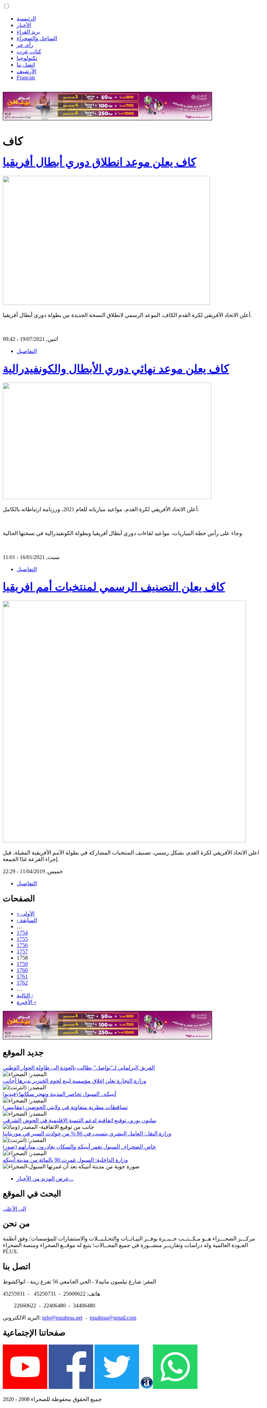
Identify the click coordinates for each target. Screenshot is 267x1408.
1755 (22, 939)
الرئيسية (26, 19)
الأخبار (24, 25)
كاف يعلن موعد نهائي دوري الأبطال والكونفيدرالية (116, 368)
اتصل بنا (26, 65)
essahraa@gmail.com (113, 1318)
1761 (22, 976)
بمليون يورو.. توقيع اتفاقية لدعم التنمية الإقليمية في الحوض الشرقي (79, 1120)
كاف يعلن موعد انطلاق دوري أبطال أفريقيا (99, 162)
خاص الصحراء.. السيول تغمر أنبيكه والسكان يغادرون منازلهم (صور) (79, 1147)
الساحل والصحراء (37, 38)
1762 (22, 983)
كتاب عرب (29, 51)
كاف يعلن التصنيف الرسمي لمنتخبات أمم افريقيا (114, 587)
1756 (22, 945)
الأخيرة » (27, 1002)
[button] (6, 6)
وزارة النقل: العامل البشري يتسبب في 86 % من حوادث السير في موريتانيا (87, 1133)
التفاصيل (27, 351)
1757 (22, 951)
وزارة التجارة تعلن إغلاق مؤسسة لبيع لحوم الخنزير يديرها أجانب (74, 1081)
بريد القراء (28, 32)
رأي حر (25, 45)
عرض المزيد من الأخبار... (45, 1179)
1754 (22, 933)
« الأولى (25, 914)
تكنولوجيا (27, 58)
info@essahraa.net (62, 1318)
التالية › (25, 995)
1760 (22, 970)
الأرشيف (26, 71)
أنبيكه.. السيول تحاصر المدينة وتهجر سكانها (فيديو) (59, 1094)
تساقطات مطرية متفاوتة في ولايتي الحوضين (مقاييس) (65, 1107)
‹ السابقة (27, 920)
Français (26, 77)
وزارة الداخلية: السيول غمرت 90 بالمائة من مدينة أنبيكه (65, 1160)
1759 (22, 964)
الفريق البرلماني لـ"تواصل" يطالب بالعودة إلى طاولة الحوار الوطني (79, 1068)
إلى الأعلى (14, 1209)
